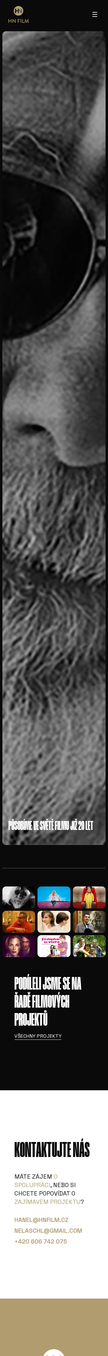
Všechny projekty (38, 1036)
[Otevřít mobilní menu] (94, 14)
